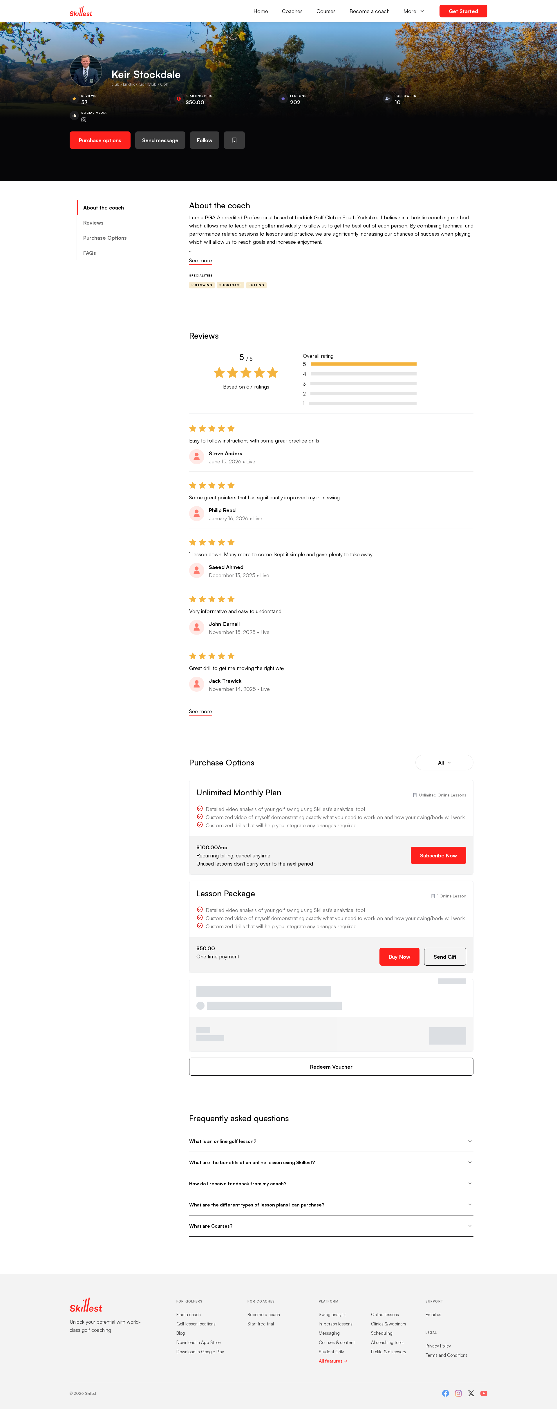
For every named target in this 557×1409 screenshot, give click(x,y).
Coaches (292, 11)
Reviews (93, 222)
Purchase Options (105, 237)
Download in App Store (198, 1342)
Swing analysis (332, 1314)
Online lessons (385, 1314)
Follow (204, 140)
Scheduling (382, 1333)
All (441, 762)
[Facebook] (445, 1393)
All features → (333, 1361)
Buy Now (399, 956)
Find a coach (188, 1314)
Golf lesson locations (196, 1324)
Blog (180, 1333)
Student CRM (332, 1351)
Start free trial (260, 1324)
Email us (433, 1314)
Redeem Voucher (331, 1066)
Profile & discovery (388, 1351)
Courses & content (337, 1342)
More (410, 11)
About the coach (103, 207)
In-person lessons (335, 1324)
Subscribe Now (438, 855)
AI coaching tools (387, 1342)
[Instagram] (458, 1393)
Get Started (463, 11)
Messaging (329, 1333)
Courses (326, 11)
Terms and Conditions (446, 1355)
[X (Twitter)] (471, 1393)
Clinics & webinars (388, 1324)
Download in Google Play (200, 1351)
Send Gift (445, 956)
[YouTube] (483, 1393)
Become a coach (370, 11)
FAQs (89, 253)
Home (261, 11)
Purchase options (100, 140)
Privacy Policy (438, 1346)
